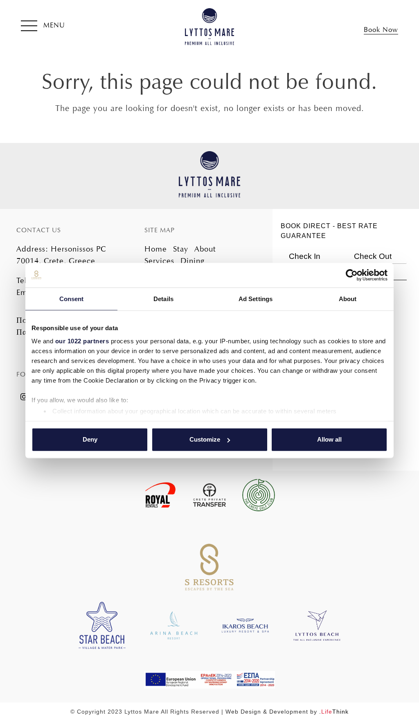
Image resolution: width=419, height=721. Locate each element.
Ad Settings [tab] (256, 298)
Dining (192, 260)
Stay (180, 249)
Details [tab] (163, 298)
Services (159, 260)
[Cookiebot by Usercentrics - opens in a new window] (351, 275)
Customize (204, 439)
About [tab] (348, 298)
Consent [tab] (71, 298)
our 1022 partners (82, 340)
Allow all (329, 439)
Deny (90, 439)
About (205, 249)
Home (155, 249)
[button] (43, 26)
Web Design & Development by (287, 711)
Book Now (381, 29)
